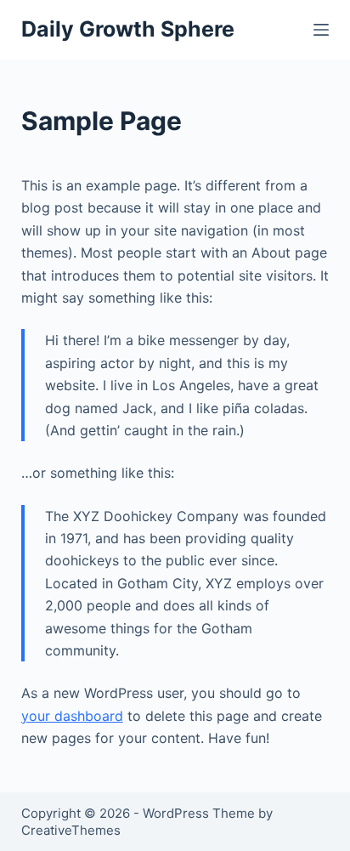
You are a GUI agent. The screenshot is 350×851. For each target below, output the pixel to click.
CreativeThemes (71, 830)
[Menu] (321, 29)
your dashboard (72, 715)
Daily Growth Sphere (127, 29)
